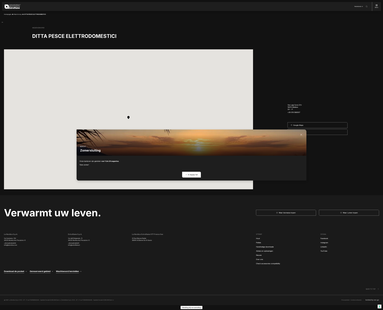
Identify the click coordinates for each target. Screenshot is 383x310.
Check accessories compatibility (268, 264)
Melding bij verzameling (191, 308)
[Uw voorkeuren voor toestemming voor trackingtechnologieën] (379, 306)
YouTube (323, 251)
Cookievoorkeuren (356, 300)
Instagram (324, 243)
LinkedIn (323, 247)
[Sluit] (301, 134)
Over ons (259, 259)
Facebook (324, 238)
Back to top (371, 289)
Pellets (258, 243)
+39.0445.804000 (10, 243)
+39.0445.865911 (73, 243)
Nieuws (259, 255)
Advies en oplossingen (264, 251)
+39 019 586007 (294, 112)
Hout (258, 238)
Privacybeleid (345, 300)
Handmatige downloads (265, 247)
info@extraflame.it (74, 245)
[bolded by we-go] (372, 300)
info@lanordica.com (10, 245)
